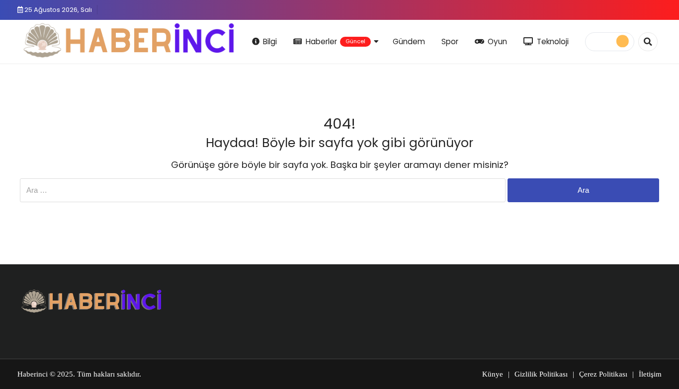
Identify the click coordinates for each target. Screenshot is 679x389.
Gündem (409, 41)
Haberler (335, 41)
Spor (449, 41)
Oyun (497, 41)
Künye (492, 374)
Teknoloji (553, 41)
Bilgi (270, 41)
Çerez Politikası (603, 374)
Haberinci (32, 374)
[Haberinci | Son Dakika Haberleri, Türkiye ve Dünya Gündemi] (129, 40)
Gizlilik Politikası (541, 374)
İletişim (650, 374)
